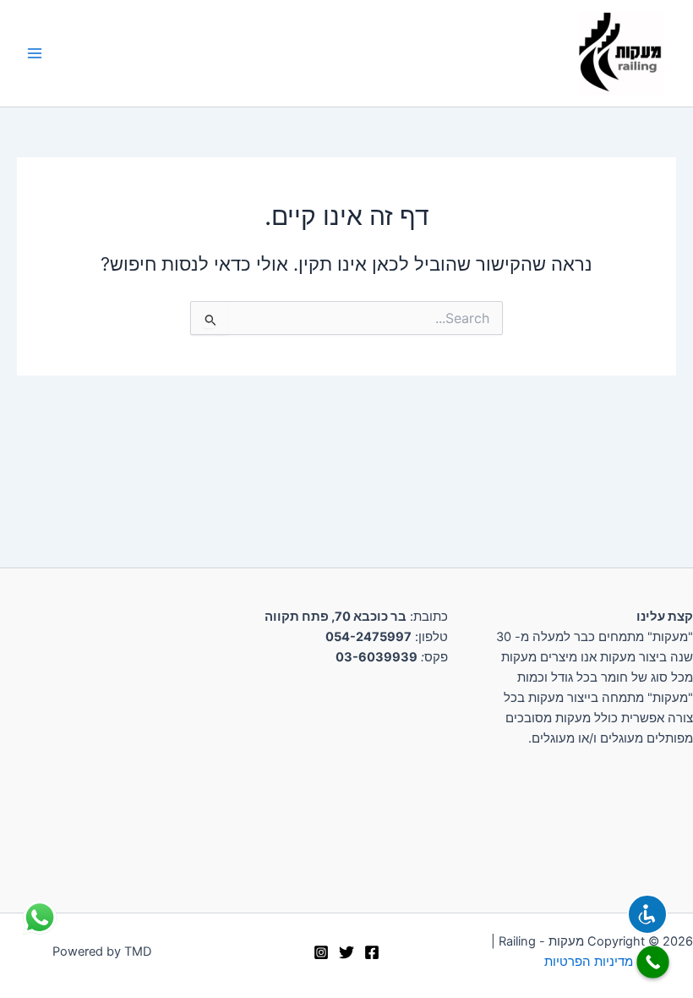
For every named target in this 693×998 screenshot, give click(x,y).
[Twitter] (346, 952)
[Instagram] (321, 952)
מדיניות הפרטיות (588, 961)
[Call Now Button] (652, 962)
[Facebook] (371, 952)
